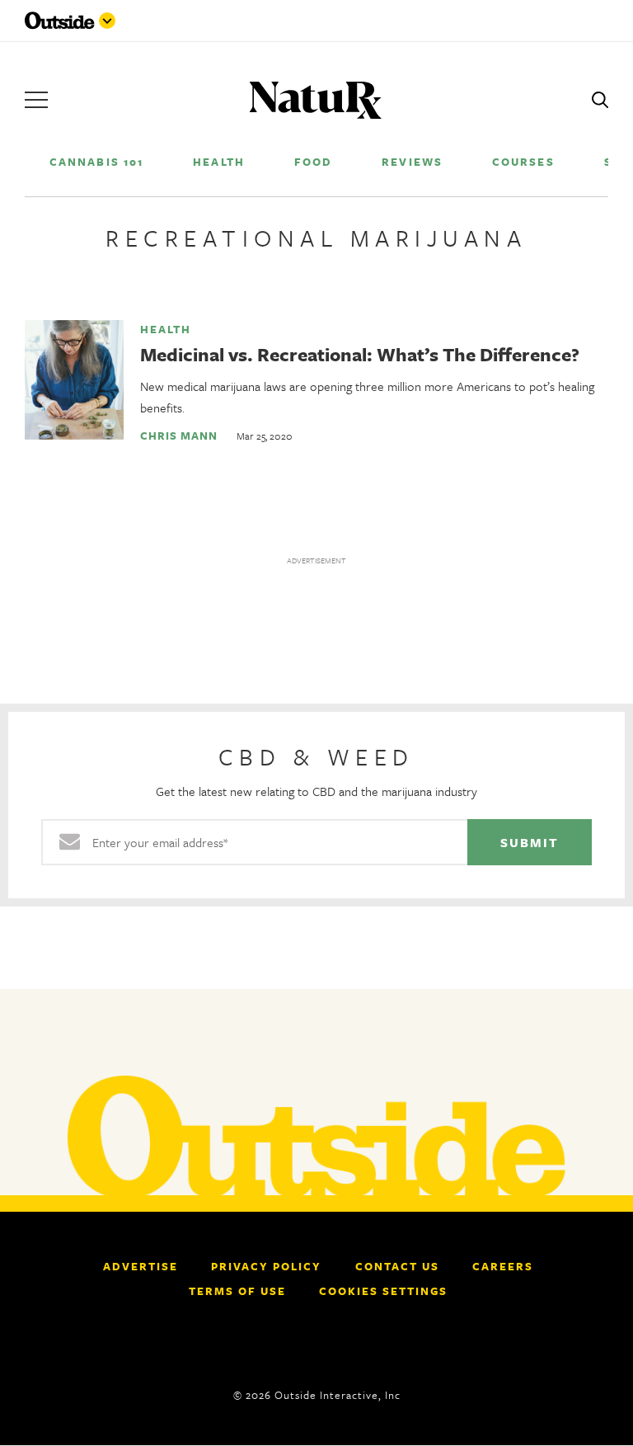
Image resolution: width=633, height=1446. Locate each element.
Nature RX (316, 100)
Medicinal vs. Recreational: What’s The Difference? (359, 354)
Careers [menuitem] (502, 1266)
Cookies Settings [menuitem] (383, 1291)
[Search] (600, 100)
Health (165, 329)
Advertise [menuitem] (140, 1266)
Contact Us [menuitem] (397, 1266)
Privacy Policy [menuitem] (266, 1266)
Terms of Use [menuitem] (237, 1291)
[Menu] (36, 100)
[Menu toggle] (107, 20)
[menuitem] (96, 161)
